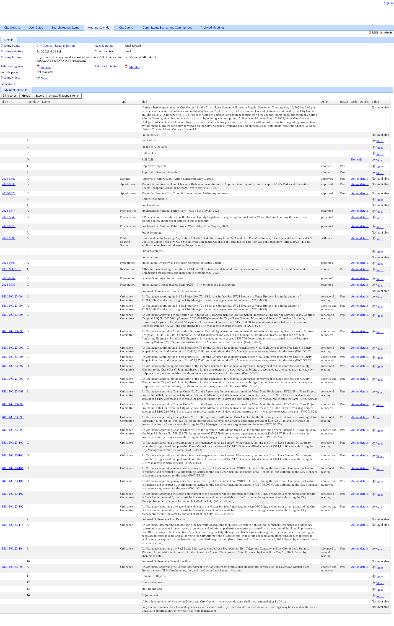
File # (5, 102)
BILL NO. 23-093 (12, 566)
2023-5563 (9, 262)
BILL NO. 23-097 (12, 366)
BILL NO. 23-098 (12, 391)
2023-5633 (9, 184)
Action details (359, 178)
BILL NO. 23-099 (12, 417)
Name (46, 102)
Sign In (388, 3)
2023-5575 (9, 226)
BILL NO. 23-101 (12, 468)
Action (325, 102)
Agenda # (33, 102)
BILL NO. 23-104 (12, 548)
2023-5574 (9, 210)
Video (44, 78)
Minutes (134, 67)
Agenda (46, 67)
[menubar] (41, 96)
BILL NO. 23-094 (12, 296)
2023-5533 (9, 284)
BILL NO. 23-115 (12, 524)
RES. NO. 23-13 (11, 269)
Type (123, 102)
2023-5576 (9, 193)
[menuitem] (9, 95)
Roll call (356, 159)
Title (144, 102)
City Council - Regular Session (55, 45)
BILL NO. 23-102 (12, 493)
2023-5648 (9, 217)
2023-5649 (9, 278)
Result (344, 102)
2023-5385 (9, 238)
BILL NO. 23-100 (12, 442)
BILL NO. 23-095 (12, 314)
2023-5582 (9, 178)
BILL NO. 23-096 (12, 347)
